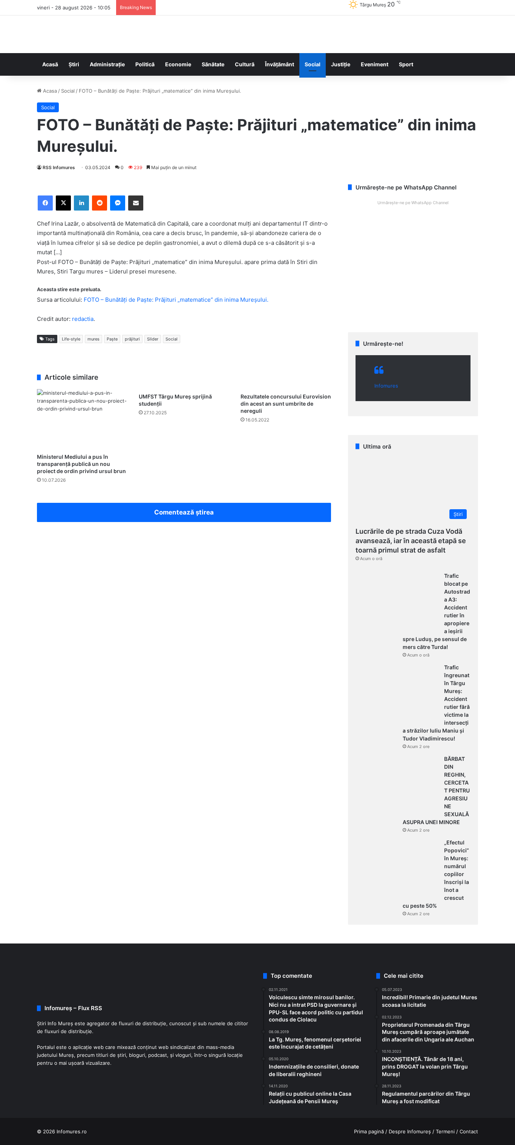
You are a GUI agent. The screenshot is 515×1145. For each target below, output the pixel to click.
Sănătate (213, 64)
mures (93, 339)
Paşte (112, 339)
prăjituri (132, 339)
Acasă (50, 64)
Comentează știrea (184, 512)
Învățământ (279, 64)
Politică (145, 64)
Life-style (71, 339)
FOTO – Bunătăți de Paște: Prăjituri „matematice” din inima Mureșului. (176, 299)
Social (312, 64)
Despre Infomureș (410, 1131)
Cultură (244, 64)
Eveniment (374, 64)
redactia (82, 318)
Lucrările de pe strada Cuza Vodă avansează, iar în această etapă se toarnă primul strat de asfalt (411, 540)
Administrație (107, 64)
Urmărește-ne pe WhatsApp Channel (413, 202)
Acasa (49, 91)
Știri (74, 64)
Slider (152, 339)
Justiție (340, 64)
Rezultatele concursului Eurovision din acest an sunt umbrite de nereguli (286, 403)
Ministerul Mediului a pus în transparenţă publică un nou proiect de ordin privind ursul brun (81, 463)
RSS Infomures (59, 167)
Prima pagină (369, 1131)
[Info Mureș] (48, 34)
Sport (406, 64)
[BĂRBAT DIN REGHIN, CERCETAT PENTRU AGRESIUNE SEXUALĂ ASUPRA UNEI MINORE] (397, 783)
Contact (469, 1131)
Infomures (386, 386)
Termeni (445, 1131)
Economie (178, 64)
